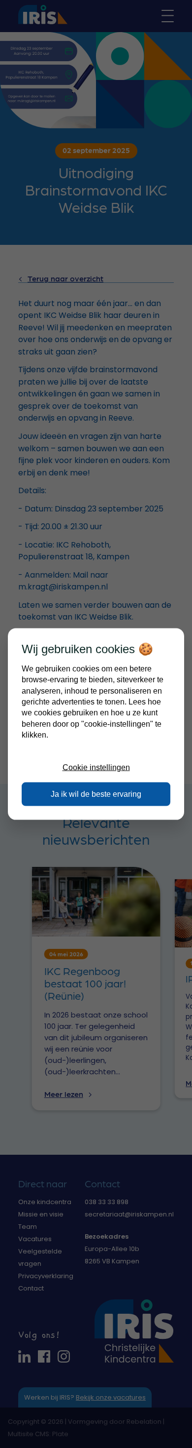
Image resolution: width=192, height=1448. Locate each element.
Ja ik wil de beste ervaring (96, 794)
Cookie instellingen (96, 767)
